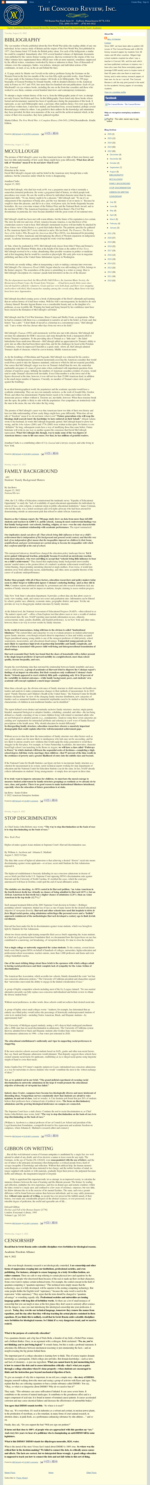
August (113, 172)
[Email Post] (42, 134)
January (113, 228)
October (113, 163)
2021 (110, 233)
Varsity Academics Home (17, 27)
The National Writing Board (57, 27)
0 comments (34, 134)
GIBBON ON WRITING (29, 1148)
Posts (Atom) (22, 1478)
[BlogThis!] (48, 133)
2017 (110, 250)
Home (50, 1473)
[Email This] (46, 133)
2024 (110, 143)
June (112, 206)
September (115, 167)
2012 (110, 272)
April (112, 215)
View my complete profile (115, 92)
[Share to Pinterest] (57, 133)
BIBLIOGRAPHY (23, 39)
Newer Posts (10, 1473)
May (112, 211)
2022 (110, 151)
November (114, 159)
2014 (110, 263)
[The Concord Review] (114, 104)
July (112, 202)
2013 (110, 268)
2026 (110, 134)
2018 (110, 246)
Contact (107, 43)
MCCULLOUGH (22, 151)
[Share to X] (51, 133)
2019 (110, 242)
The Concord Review (37, 27)
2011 (110, 276)
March (113, 219)
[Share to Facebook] (54, 133)
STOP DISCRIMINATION (31, 818)
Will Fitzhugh (16, 134)
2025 (110, 138)
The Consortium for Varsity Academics (85, 27)
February (114, 223)
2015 (110, 259)
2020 (110, 238)
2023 (110, 147)
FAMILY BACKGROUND (31, 471)
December (114, 154)
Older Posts (91, 1473)
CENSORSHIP (19, 1240)
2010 (110, 280)
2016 (110, 255)
